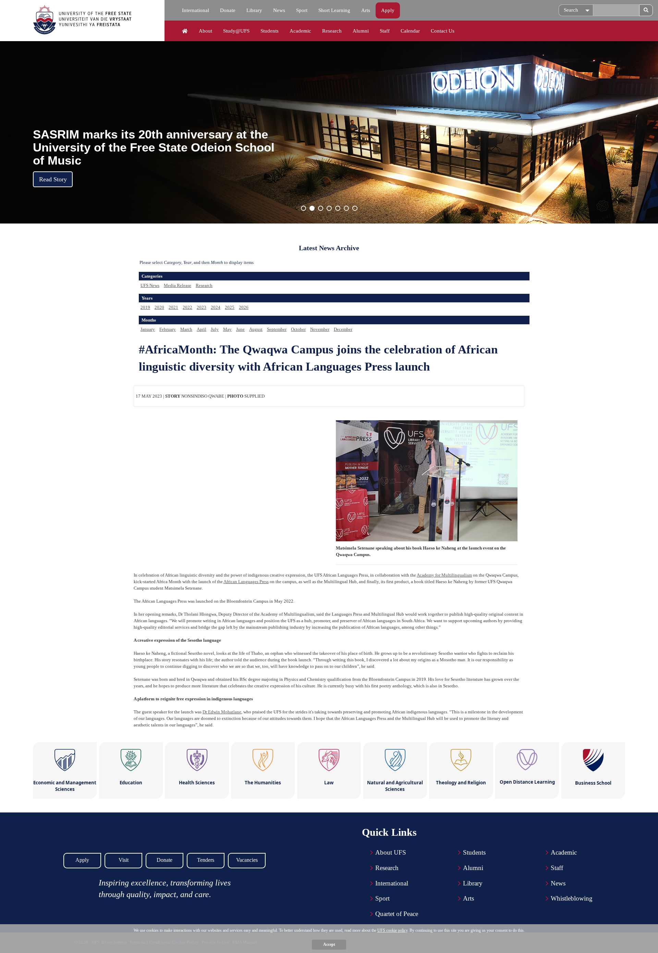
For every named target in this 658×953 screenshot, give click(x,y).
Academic (300, 31)
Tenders (205, 860)
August (256, 329)
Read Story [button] (53, 179)
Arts (365, 10)
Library (254, 10)
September (277, 329)
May (227, 329)
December (343, 329)
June (240, 329)
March (186, 329)
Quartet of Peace (396, 913)
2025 (229, 307)
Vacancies (247, 860)
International (195, 10)
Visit (124, 860)
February (167, 329)
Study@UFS (236, 31)
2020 (159, 307)
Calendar (410, 31)
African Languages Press (246, 581)
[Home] (184, 31)
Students (269, 31)
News (279, 10)
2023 (201, 307)
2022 (187, 307)
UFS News (150, 285)
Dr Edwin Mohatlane (222, 711)
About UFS (390, 852)
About (205, 31)
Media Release (177, 285)
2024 (215, 307)
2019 (145, 307)
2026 (243, 307)
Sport (301, 10)
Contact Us (442, 31)
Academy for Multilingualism (444, 575)
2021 (173, 307)
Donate (227, 10)
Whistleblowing (572, 898)
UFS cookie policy (392, 930)
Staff (385, 31)
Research (332, 31)
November (319, 329)
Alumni (361, 31)
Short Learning (334, 10)
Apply (387, 10)
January (148, 329)
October (298, 329)
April (201, 329)
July (215, 329)
